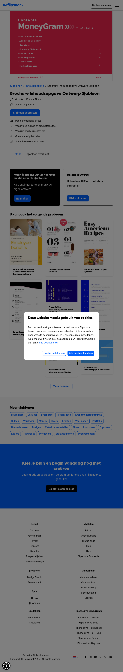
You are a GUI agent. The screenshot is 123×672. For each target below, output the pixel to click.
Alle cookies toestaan (81, 353)
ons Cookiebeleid (48, 342)
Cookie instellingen (54, 353)
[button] (6, 665)
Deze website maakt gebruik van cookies (60, 318)
